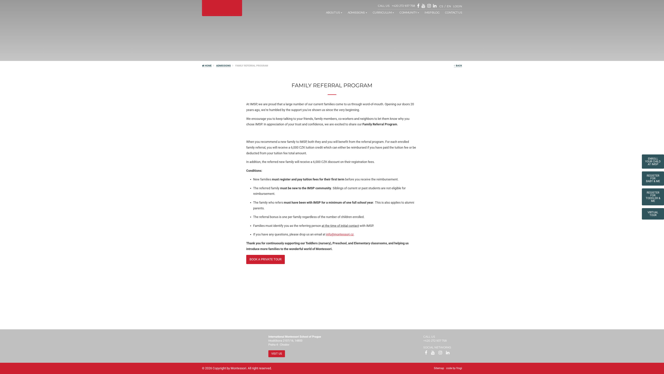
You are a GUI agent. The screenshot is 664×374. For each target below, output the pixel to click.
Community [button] (408, 12)
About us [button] (333, 12)
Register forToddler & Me (653, 197)
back (458, 65)
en (449, 6)
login (457, 6)
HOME (208, 65)
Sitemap (439, 368)
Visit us (276, 353)
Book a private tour (266, 259)
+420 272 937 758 (403, 5)
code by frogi (454, 368)
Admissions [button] (356, 12)
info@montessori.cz (340, 234)
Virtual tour (653, 214)
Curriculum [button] (382, 12)
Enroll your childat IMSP (653, 161)
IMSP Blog (432, 12)
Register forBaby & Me (653, 178)
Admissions (223, 65)
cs (441, 6)
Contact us (453, 12)
